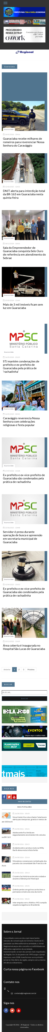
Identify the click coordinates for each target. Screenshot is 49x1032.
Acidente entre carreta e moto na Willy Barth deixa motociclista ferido (28, 849)
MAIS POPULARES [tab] (24, 807)
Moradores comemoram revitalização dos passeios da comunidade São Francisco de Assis (24, 863)
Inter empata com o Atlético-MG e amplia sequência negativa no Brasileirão (30, 903)
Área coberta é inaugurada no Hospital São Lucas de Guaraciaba (24, 647)
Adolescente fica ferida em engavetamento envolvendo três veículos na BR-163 (24, 834)
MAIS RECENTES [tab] (24, 801)
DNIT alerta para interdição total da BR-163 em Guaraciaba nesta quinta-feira (24, 194)
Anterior (7, 669)
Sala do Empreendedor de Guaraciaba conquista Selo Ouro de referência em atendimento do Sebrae (24, 253)
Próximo (30, 669)
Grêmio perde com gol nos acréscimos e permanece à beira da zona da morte (29, 890)
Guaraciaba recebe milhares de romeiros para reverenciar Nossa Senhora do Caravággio (23, 142)
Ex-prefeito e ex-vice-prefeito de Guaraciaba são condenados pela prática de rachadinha (24, 478)
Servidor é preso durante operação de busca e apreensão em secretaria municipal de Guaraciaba (22, 537)
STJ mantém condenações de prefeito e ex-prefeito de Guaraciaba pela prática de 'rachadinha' (21, 366)
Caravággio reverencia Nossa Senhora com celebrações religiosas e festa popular (21, 421)
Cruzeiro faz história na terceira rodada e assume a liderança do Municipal (29, 877)
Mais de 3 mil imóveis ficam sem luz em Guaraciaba (23, 306)
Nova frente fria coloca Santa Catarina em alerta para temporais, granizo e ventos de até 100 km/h (24, 819)
